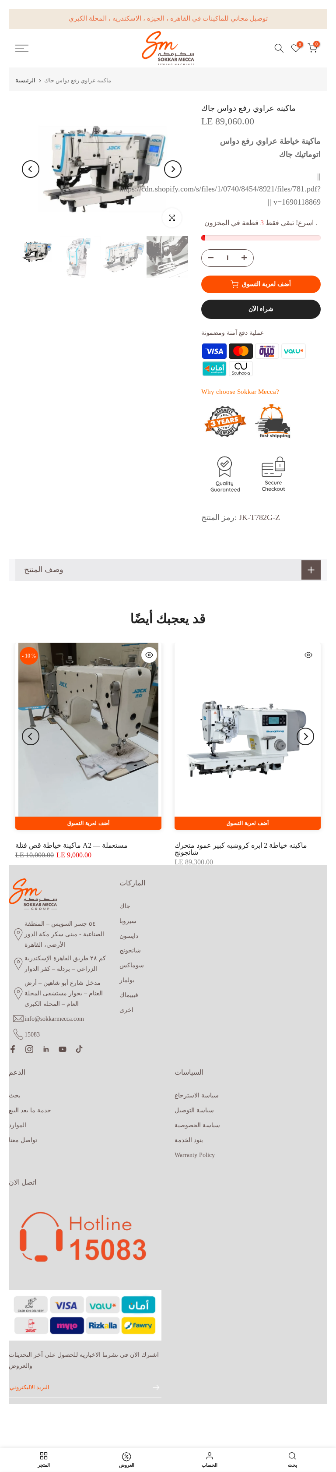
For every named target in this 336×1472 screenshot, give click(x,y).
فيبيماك (128, 995)
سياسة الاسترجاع (197, 1095)
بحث (15, 1095)
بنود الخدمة (189, 1140)
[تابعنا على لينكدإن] (46, 1049)
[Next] (173, 169)
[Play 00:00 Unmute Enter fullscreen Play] (101, 169)
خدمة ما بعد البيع (30, 1110)
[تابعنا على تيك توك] (79, 1049)
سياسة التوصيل (194, 1110)
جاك (124, 906)
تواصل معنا (23, 1140)
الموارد (17, 1125)
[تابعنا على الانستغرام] (29, 1049)
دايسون (128, 936)
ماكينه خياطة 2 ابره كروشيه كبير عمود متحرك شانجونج (241, 849)
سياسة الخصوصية (197, 1125)
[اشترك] (152, 1387)
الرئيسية (25, 80)
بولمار (126, 980)
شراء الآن (260, 309)
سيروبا (127, 921)
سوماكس (131, 965)
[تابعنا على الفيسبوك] (13, 1049)
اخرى (126, 1010)
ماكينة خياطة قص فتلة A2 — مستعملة (71, 845)
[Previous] (30, 169)
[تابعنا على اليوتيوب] (62, 1049)
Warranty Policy (195, 1155)
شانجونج (130, 950)
